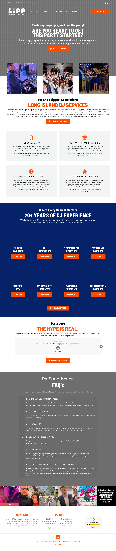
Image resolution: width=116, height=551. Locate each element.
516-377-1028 (13, 3)
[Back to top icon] (58, 537)
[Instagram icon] (105, 3)
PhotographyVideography (49, 521)
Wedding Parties (50, 523)
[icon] (107, 3)
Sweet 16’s (50, 526)
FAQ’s (49, 528)
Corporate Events (66, 519)
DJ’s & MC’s (49, 519)
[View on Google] (58, 348)
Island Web (76, 541)
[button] (14, 346)
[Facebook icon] (100, 3)
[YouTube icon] (103, 3)
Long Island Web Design (64, 541)
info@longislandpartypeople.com (30, 3)
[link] (58, 402)
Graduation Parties (66, 526)
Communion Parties (66, 523)
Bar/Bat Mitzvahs (66, 521)
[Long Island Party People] (16, 11)
